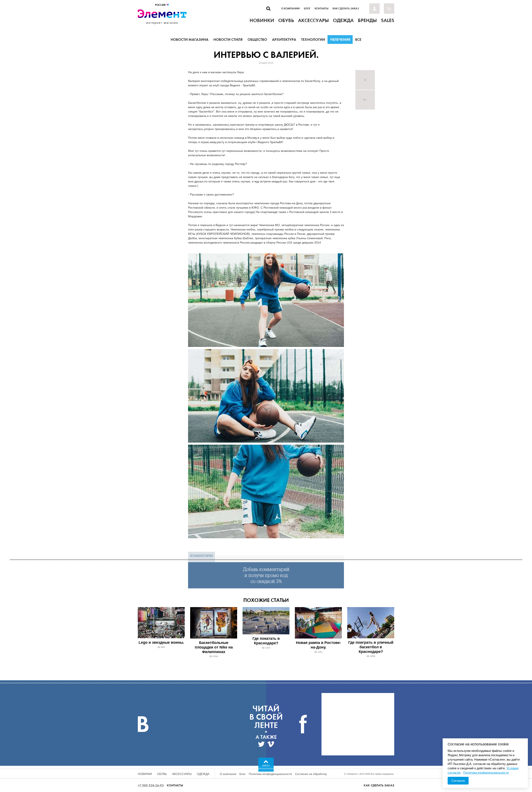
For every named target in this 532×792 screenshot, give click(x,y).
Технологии (313, 39)
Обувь (162, 773)
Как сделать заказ (345, 8)
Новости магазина (189, 39)
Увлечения (340, 39)
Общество (257, 39)
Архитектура (284, 39)
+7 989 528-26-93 (151, 785)
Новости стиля (228, 39)
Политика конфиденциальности (270, 773)
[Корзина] (389, 8)
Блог (307, 8)
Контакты (321, 8)
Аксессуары (182, 773)
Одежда (203, 773)
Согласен (458, 780)
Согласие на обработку (311, 773)
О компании (290, 8)
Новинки (145, 773)
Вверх (266, 765)
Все (358, 39)
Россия (160, 4)
